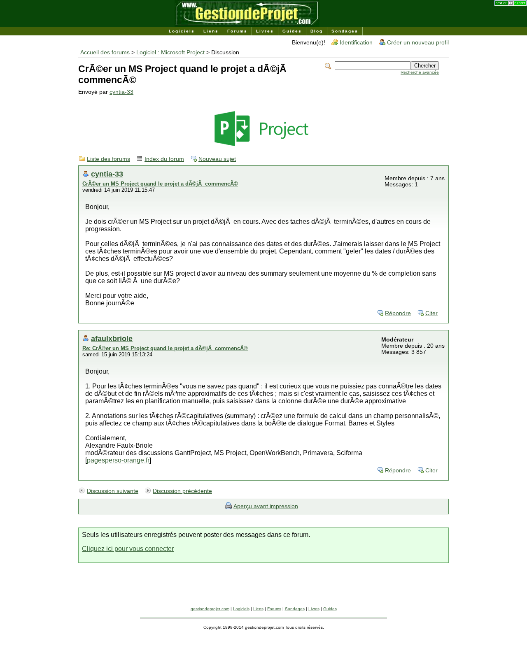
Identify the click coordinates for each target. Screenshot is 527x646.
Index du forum (164, 159)
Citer (431, 313)
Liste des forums (108, 159)
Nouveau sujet (217, 159)
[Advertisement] (263, 587)
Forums (237, 31)
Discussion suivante (112, 491)
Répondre (398, 313)
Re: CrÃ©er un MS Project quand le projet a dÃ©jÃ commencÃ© (165, 348)
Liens (211, 31)
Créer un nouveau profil (418, 43)
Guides (292, 31)
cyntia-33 (121, 92)
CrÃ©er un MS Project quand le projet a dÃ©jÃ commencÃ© (160, 184)
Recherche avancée (420, 72)
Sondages (344, 31)
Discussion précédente (182, 491)
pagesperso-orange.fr (118, 460)
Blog (316, 31)
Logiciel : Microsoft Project (170, 52)
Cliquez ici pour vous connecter (128, 548)
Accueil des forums (105, 52)
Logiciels (182, 31)
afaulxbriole (112, 338)
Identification (356, 43)
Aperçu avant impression (265, 506)
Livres (265, 31)
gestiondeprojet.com (210, 608)
